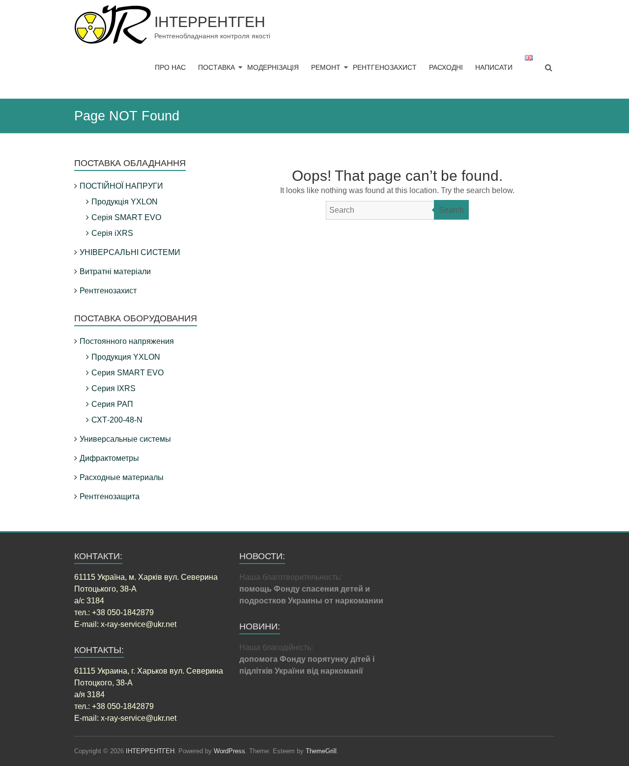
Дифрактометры (109, 458)
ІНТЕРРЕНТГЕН (209, 22)
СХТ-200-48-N (117, 420)
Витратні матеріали (115, 271)
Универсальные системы (125, 439)
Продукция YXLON (125, 357)
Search (451, 210)
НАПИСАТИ (494, 67)
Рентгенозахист (108, 290)
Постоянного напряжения (127, 341)
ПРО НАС (170, 67)
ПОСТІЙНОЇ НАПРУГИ (121, 186)
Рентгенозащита (110, 496)
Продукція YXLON (124, 202)
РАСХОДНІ (446, 67)
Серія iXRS (112, 233)
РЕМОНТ (326, 67)
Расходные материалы (122, 477)
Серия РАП (112, 404)
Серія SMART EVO (126, 217)
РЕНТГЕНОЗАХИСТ (385, 67)
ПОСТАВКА (216, 67)
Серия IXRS (113, 388)
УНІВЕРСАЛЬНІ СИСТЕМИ (130, 252)
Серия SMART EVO (127, 373)
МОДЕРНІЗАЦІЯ (273, 67)
